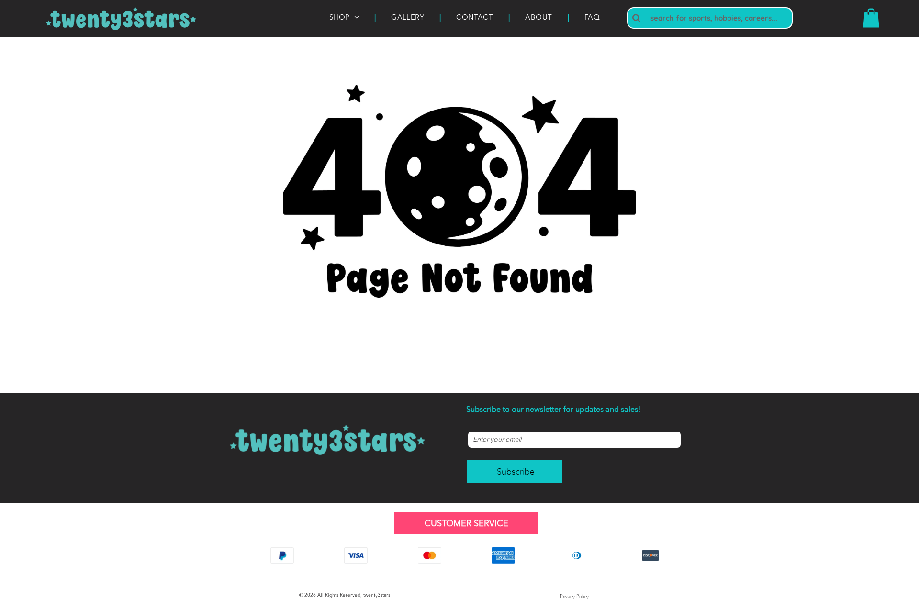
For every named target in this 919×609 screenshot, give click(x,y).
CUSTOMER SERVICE (466, 524)
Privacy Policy (574, 596)
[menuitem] (345, 18)
